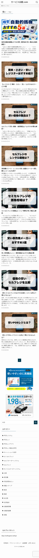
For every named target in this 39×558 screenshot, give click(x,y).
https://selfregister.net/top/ (9, 536)
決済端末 (6, 502)
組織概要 (24, 543)
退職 (5, 515)
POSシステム (8, 435)
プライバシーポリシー (15, 543)
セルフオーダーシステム (11, 460)
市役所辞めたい (9, 481)
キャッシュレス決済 (10, 452)
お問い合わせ (31, 543)
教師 (5, 494)
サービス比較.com (19, 2)
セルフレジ (7, 465)
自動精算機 (7, 506)
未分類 (6, 498)
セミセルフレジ (9, 456)
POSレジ (7, 439)
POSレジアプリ (9, 444)
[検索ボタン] (37, 2)
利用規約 (6, 543)
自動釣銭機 (7, 510)
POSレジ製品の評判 (10, 448)
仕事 (5, 473)
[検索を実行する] (35, 422)
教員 (5, 490)
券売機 (6, 477)
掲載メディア (8, 485)
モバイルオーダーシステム (12, 469)
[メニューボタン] (2, 2)
